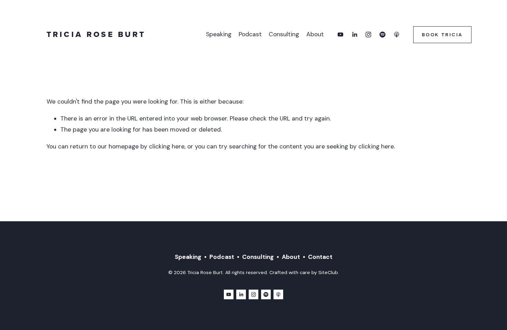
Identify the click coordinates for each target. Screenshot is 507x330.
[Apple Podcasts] (396, 34)
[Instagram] (368, 34)
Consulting (284, 34)
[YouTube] (340, 34)
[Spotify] (382, 34)
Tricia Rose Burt (96, 34)
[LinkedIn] (354, 34)
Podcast (250, 34)
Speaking (218, 34)
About (315, 34)
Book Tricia (442, 34)
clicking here (167, 146)
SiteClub (328, 272)
